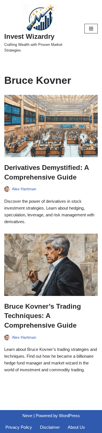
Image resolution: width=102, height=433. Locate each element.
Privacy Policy (18, 427)
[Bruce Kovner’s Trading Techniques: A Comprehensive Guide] (51, 265)
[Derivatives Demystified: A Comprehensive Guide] (51, 126)
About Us (76, 427)
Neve (27, 415)
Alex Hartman (24, 189)
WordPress (69, 415)
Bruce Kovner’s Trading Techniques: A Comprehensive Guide (42, 315)
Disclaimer (50, 427)
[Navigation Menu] (91, 28)
